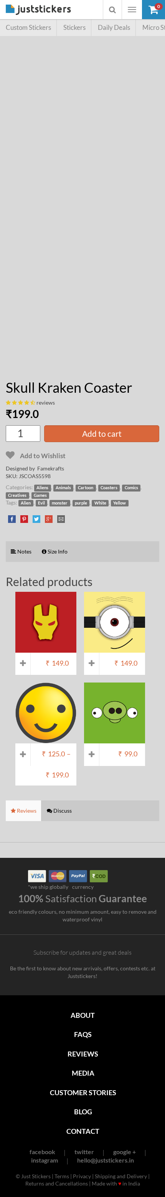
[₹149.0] (45, 648)
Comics (131, 487)
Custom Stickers (28, 27)
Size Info (57, 551)
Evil (41, 503)
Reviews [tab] (26, 810)
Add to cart (102, 433)
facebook (42, 1151)
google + (124, 1151)
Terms (61, 1176)
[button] (153, 9)
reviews (45, 402)
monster (60, 503)
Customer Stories (83, 1092)
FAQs (83, 1034)
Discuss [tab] (62, 810)
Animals (63, 487)
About (83, 1015)
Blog (83, 1111)
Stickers (74, 27)
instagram (44, 1160)
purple (81, 503)
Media (83, 1073)
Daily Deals (114, 27)
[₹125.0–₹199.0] (45, 739)
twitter (84, 1151)
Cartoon (85, 487)
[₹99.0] (114, 739)
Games (40, 495)
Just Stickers (38, 10)
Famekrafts (50, 468)
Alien (26, 503)
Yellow (119, 503)
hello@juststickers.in (105, 1160)
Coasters (109, 487)
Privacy (82, 1176)
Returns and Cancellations (56, 1183)
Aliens (42, 487)
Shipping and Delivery (121, 1176)
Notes (23, 551)
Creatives (17, 495)
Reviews (83, 1054)
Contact (82, 1131)
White (100, 503)
